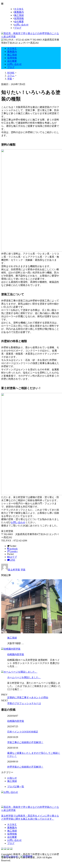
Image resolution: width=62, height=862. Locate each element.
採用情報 (19, 18)
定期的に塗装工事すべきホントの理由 (27, 697)
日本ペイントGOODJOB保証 (22, 731)
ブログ (17, 28)
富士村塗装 (14, 569)
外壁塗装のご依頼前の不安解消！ (25, 767)
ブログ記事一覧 (15, 786)
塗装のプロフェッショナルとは (24, 703)
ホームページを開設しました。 (24, 677)
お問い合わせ (21, 24)
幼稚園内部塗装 (15, 654)
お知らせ (12, 778)
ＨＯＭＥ (19, 9)
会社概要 (19, 21)
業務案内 (19, 12)
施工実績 (19, 15)
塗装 (9, 78)
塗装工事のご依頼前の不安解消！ (25, 742)
